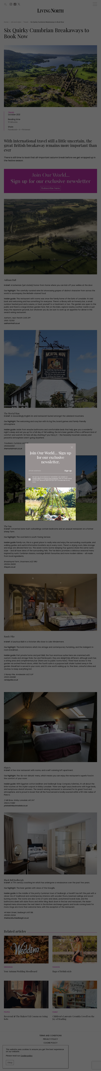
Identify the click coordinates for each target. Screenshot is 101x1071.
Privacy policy (36, 478)
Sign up (68, 470)
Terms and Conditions (51, 478)
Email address (35, 472)
